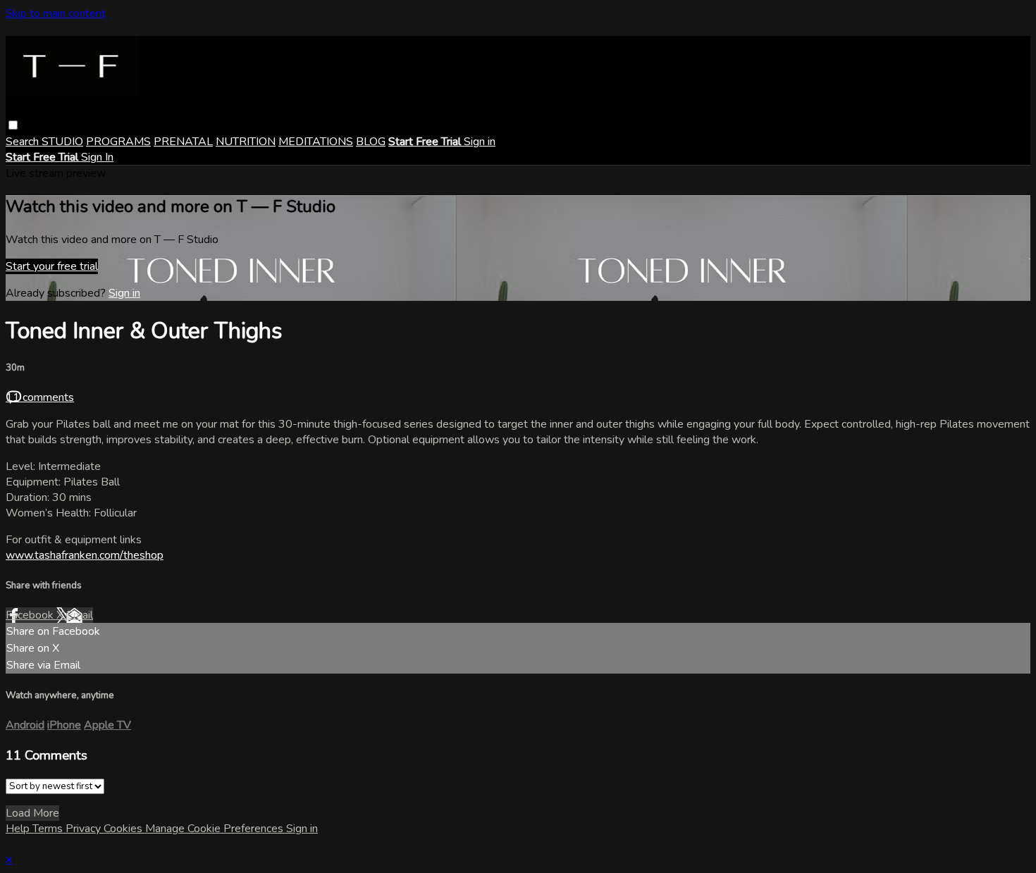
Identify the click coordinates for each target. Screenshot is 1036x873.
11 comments (40, 397)
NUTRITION (246, 141)
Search (24, 141)
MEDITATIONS (315, 141)
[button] (13, 125)
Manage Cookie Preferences (215, 828)
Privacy (85, 828)
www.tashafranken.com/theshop (85, 555)
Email (79, 615)
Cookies (124, 828)
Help (19, 828)
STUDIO (62, 141)
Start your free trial (52, 266)
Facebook (31, 615)
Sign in (479, 141)
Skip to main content (56, 13)
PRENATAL (183, 141)
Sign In (97, 157)
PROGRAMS (118, 141)
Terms (49, 828)
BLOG (371, 141)
